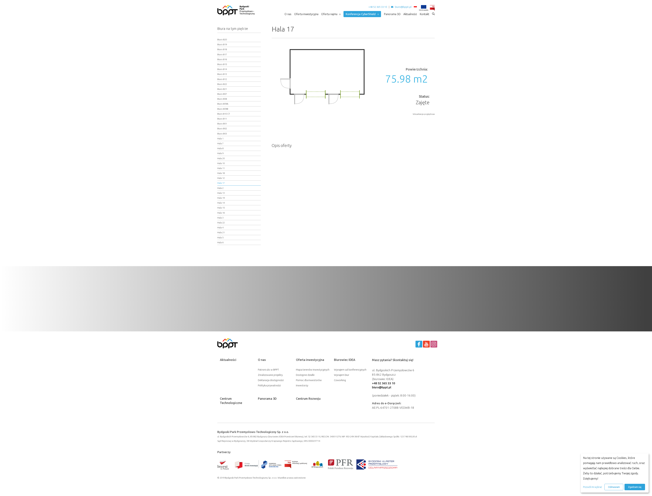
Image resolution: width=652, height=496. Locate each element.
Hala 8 (220, 148)
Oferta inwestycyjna (306, 14)
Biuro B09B (222, 109)
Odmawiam (614, 487)
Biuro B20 (222, 39)
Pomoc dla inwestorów (309, 380)
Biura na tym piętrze (232, 29)
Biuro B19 (222, 44)
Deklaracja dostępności (271, 380)
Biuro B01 (222, 123)
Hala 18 (221, 173)
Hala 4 (220, 227)
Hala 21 (221, 232)
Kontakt (424, 14)
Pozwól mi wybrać (592, 487)
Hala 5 (220, 237)
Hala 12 (221, 178)
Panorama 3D (392, 14)
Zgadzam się (634, 487)
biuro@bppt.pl (403, 6)
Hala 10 (221, 163)
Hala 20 (221, 158)
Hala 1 (220, 138)
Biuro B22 (222, 84)
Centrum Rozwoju (308, 398)
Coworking (340, 380)
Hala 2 (220, 188)
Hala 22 (221, 222)
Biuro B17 (222, 54)
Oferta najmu (329, 14)
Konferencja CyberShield (361, 14)
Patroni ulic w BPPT (268, 369)
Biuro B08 (222, 99)
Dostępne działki (305, 374)
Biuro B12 (222, 79)
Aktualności (410, 14)
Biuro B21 (222, 89)
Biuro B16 (222, 59)
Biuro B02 (222, 128)
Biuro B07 (222, 94)
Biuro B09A (222, 104)
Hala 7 (220, 143)
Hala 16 (221, 213)
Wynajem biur (341, 374)
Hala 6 (220, 242)
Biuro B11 (222, 118)
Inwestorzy (302, 385)
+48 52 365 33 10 (377, 6)
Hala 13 (221, 193)
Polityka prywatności (269, 385)
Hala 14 (221, 203)
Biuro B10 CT (223, 114)
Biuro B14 (222, 69)
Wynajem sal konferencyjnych (350, 369)
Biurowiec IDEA (344, 359)
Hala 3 (220, 217)
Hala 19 (221, 198)
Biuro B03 (222, 133)
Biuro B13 (222, 74)
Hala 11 (221, 168)
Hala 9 (220, 153)
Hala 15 (221, 207)
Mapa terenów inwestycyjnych (312, 369)
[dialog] (615, 473)
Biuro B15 (222, 64)
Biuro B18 (222, 49)
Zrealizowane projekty (270, 374)
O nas (288, 14)
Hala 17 (221, 183)
